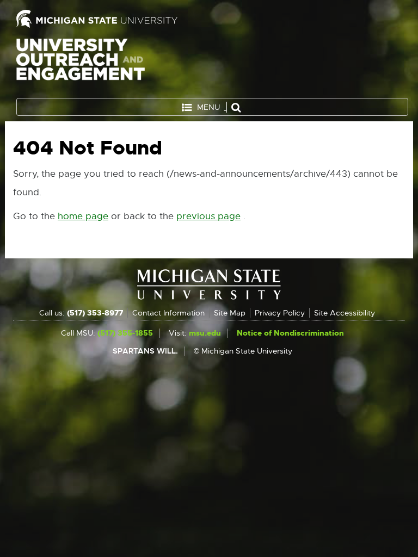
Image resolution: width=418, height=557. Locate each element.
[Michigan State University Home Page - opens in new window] (110, 19)
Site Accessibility (344, 313)
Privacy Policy (280, 313)
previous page (208, 216)
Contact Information (168, 313)
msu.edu (205, 333)
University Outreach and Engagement (80, 65)
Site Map (229, 313)
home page (83, 216)
